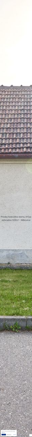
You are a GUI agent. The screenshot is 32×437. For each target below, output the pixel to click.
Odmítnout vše (9, 434)
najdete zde (3, 432)
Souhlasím (3, 434)
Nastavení (14, 434)
